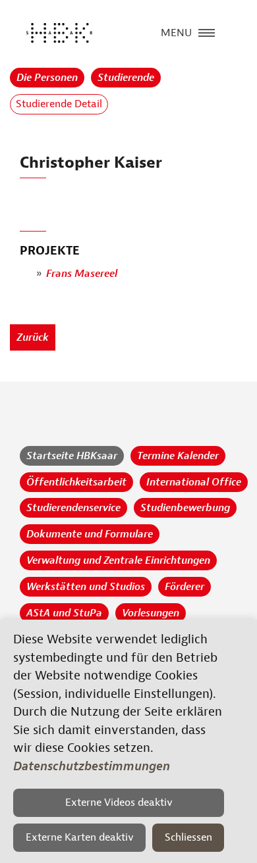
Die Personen (47, 77)
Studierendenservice (73, 507)
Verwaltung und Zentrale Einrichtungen (118, 560)
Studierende (126, 77)
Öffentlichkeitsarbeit (76, 482)
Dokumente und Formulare (89, 534)
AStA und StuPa (64, 613)
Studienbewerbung (185, 507)
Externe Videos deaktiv (119, 802)
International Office (193, 482)
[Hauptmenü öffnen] (206, 31)
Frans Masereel (81, 273)
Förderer (184, 586)
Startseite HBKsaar (71, 455)
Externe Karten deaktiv (80, 837)
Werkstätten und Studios (85, 586)
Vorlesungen (150, 613)
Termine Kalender (178, 455)
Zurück (32, 337)
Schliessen (188, 837)
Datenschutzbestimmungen (91, 766)
